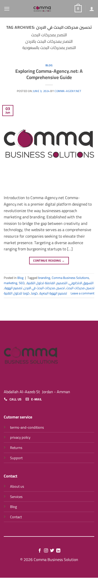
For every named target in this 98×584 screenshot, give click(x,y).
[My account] (91, 8)
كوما (34, 293)
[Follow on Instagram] (46, 550)
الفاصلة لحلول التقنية (41, 283)
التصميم (62, 283)
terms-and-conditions (27, 427)
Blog (49, 65)
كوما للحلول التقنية (17, 293)
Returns (16, 447)
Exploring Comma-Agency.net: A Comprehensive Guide (49, 74)
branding (44, 278)
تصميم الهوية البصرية (53, 293)
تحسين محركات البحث (80, 288)
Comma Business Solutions (70, 278)
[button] (7, 9)
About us (17, 486)
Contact (16, 516)
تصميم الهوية (13, 288)
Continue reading (49, 260)
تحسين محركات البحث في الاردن (44, 288)
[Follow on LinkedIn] (58, 550)
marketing (10, 283)
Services (16, 496)
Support (16, 457)
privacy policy (20, 437)
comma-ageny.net (68, 91)
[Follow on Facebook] (40, 550)
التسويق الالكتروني (81, 283)
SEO (21, 283)
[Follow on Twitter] (52, 550)
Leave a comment (82, 293)
